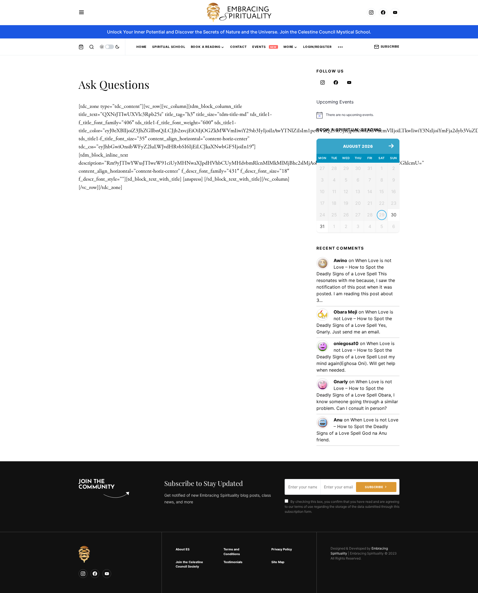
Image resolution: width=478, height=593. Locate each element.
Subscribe (390, 46)
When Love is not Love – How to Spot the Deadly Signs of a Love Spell (353, 267)
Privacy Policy (281, 549)
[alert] (357, 115)
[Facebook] (383, 12)
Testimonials (233, 562)
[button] (81, 12)
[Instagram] (371, 12)
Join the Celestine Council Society (189, 564)
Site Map (277, 562)
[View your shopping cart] (81, 46)
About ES (182, 549)
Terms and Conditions (232, 551)
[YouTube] (395, 12)
